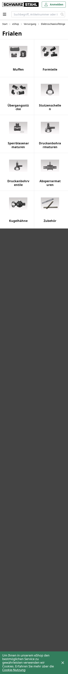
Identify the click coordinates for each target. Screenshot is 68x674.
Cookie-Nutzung (14, 670)
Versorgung (30, 24)
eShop (15, 24)
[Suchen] (62, 14)
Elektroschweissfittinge (53, 24)
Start (4, 24)
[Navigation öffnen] (4, 14)
